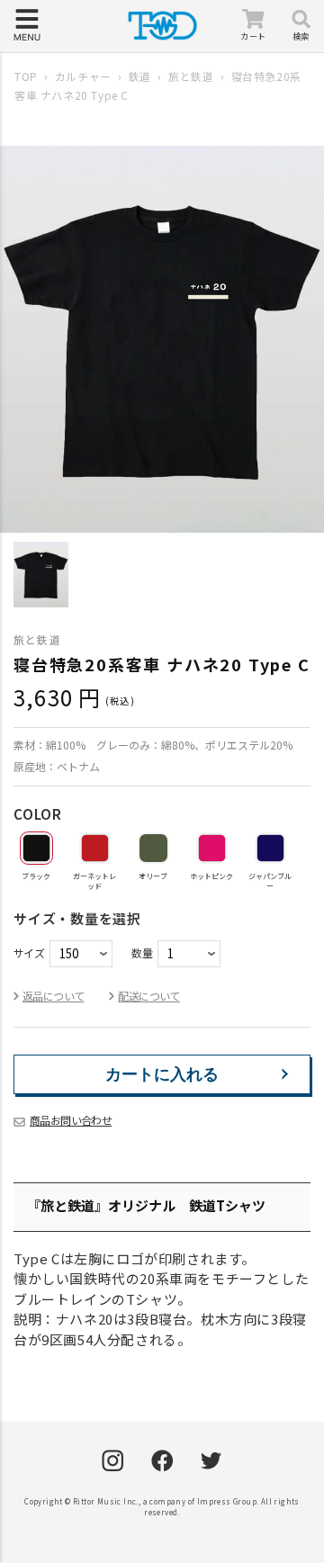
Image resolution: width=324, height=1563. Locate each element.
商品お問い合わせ (71, 1119)
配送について (148, 995)
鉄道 (140, 76)
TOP (26, 76)
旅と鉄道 (190, 76)
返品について (53, 995)
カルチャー (83, 76)
